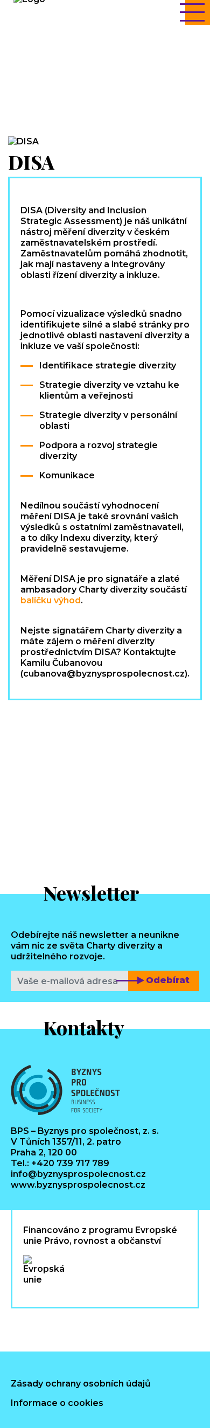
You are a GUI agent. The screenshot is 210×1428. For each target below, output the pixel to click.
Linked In (66, 1327)
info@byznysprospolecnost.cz (78, 1174)
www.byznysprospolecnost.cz (78, 1185)
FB (29, 1327)
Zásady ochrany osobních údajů (81, 1383)
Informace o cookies (57, 1403)
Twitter (103, 1327)
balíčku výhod (50, 600)
